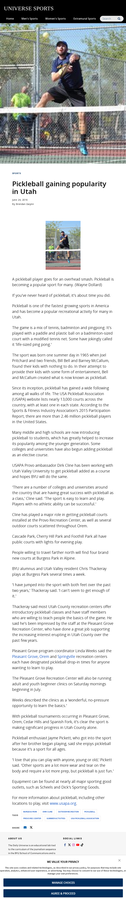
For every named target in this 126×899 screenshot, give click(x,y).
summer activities (56, 818)
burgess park (30, 812)
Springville (66, 656)
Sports (16, 173)
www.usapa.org (63, 803)
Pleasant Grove (25, 656)
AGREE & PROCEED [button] (63, 893)
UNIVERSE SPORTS (29, 8)
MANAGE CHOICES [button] (63, 882)
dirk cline (47, 812)
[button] (119, 860)
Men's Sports (29, 18)
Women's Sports (55, 18)
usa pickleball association (85, 818)
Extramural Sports (84, 18)
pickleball (89, 812)
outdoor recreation (68, 812)
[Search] (119, 19)
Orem (44, 656)
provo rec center (32, 818)
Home (10, 18)
